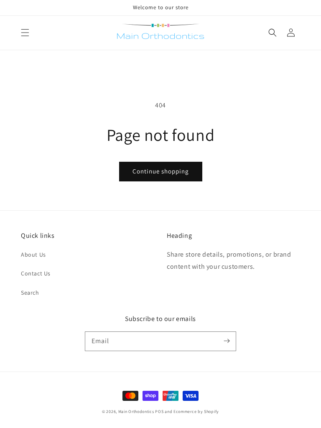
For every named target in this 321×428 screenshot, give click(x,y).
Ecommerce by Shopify (196, 411)
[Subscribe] (226, 341)
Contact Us (36, 273)
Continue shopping (160, 171)
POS (159, 411)
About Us (33, 254)
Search (30, 292)
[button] (25, 32)
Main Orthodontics (136, 411)
